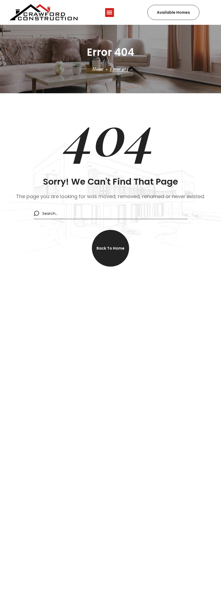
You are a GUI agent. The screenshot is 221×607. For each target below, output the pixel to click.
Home (97, 69)
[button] (109, 12)
